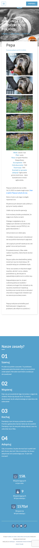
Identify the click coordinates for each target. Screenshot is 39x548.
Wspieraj (31, 3)
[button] (4, 4)
